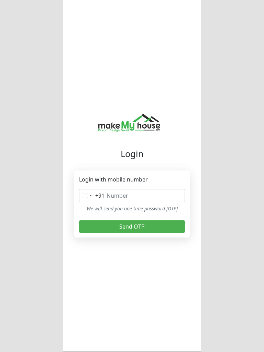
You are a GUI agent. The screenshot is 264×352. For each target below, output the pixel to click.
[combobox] (91, 195)
